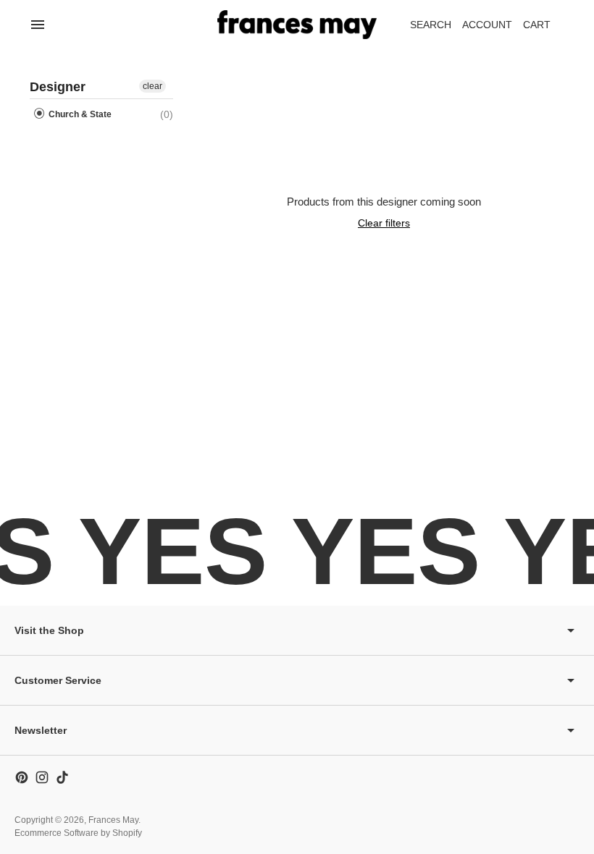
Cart (544, 28)
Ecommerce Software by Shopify (78, 833)
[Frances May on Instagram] (42, 777)
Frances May (113, 820)
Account (487, 24)
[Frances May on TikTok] (62, 777)
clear (152, 86)
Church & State (79, 114)
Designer (57, 87)
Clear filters (384, 223)
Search (430, 24)
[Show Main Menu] (38, 25)
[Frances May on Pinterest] (21, 777)
